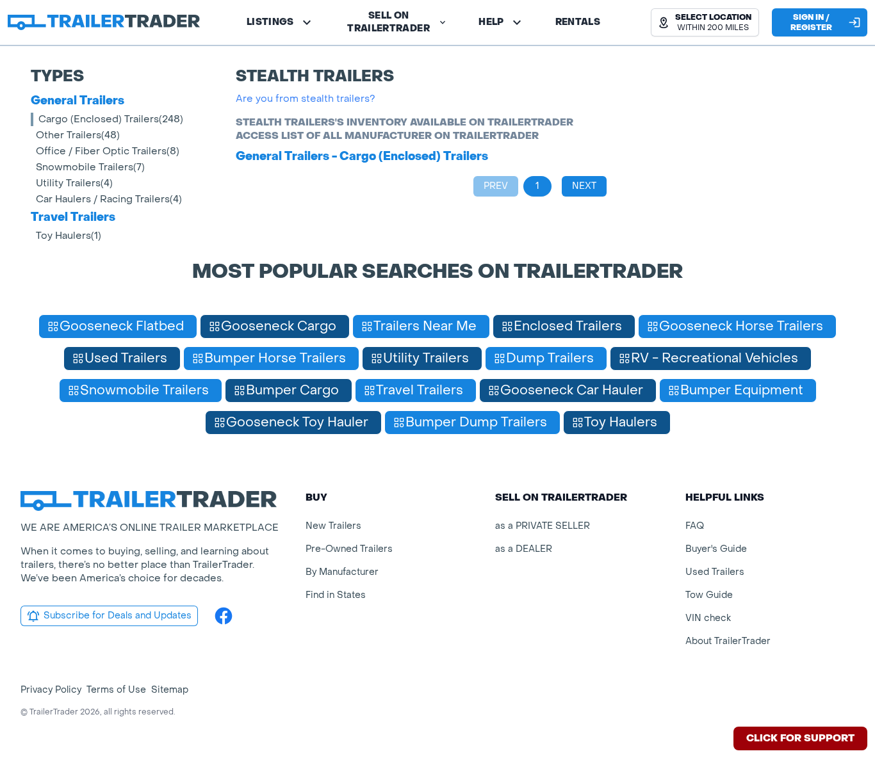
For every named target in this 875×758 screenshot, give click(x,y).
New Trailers (333, 526)
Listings (270, 22)
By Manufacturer (342, 572)
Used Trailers (714, 572)
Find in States (336, 595)
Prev (496, 186)
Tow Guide (709, 595)
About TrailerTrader (728, 641)
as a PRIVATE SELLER (542, 526)
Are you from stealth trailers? (305, 98)
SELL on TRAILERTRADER (388, 22)
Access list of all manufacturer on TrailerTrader (387, 135)
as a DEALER (523, 549)
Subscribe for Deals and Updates (118, 615)
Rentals (577, 22)
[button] (705, 22)
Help (490, 22)
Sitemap (169, 690)
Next (584, 186)
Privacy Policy (50, 690)
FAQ (694, 526)
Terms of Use (116, 690)
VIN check (708, 618)
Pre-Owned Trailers (349, 549)
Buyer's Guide (716, 549)
